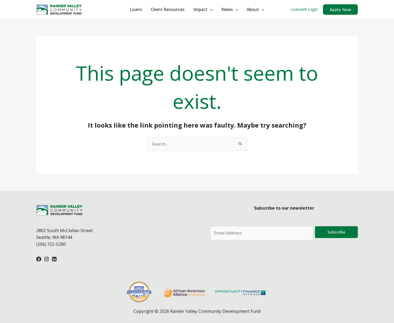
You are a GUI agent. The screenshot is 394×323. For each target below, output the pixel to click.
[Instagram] (46, 259)
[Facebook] (38, 259)
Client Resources (168, 9)
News (227, 9)
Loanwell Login (304, 9)
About (253, 9)
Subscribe (336, 232)
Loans (136, 9)
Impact (200, 9)
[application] (210, 9)
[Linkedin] (54, 259)
